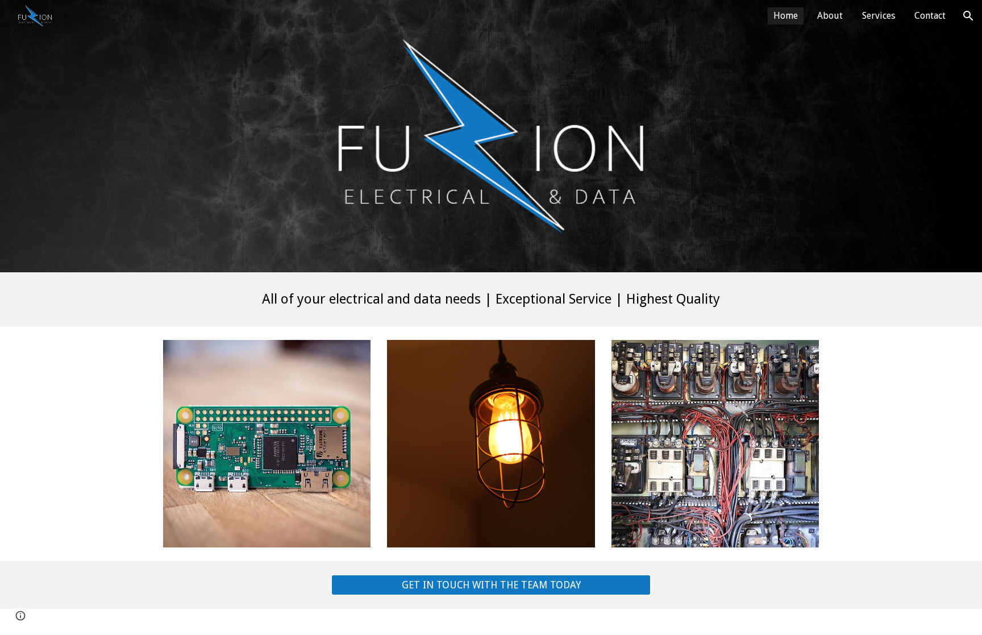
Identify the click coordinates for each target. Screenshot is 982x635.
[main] (491, 299)
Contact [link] (930, 15)
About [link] (830, 15)
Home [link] (785, 15)
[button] (968, 16)
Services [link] (878, 15)
